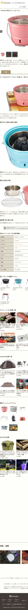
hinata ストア (4, 600)
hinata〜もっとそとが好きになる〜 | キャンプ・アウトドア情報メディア (14, 596)
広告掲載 (13, 586)
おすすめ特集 (22, 6)
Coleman (17, 240)
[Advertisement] (14, 492)
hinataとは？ (7, 586)
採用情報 (23, 588)
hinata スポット (17, 600)
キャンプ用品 (13, 583)
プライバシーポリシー (14, 588)
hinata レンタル (10, 600)
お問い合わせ (20, 586)
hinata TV (24, 600)
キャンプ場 (20, 583)
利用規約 (6, 588)
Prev (1, 31)
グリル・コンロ (18, 244)
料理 (24, 583)
